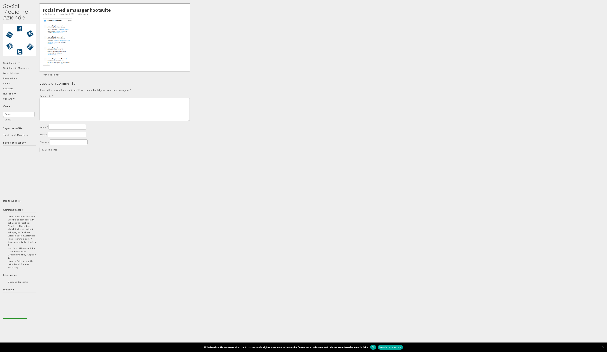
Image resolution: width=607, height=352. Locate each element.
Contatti (7, 98)
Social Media (10, 63)
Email (43, 134)
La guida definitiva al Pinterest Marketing (20, 264)
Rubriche (8, 93)
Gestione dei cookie (18, 282)
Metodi (7, 83)
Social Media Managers (16, 68)
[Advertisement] (15, 307)
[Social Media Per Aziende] (19, 42)
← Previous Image (50, 74)
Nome (44, 127)
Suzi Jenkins (50, 14)
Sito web (44, 142)
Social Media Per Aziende (17, 11)
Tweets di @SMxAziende (16, 135)
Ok (373, 347)
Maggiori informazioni (390, 347)
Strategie (8, 88)
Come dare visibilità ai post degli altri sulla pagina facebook (22, 220)
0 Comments (84, 14)
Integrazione (10, 78)
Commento (46, 96)
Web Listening (11, 73)
